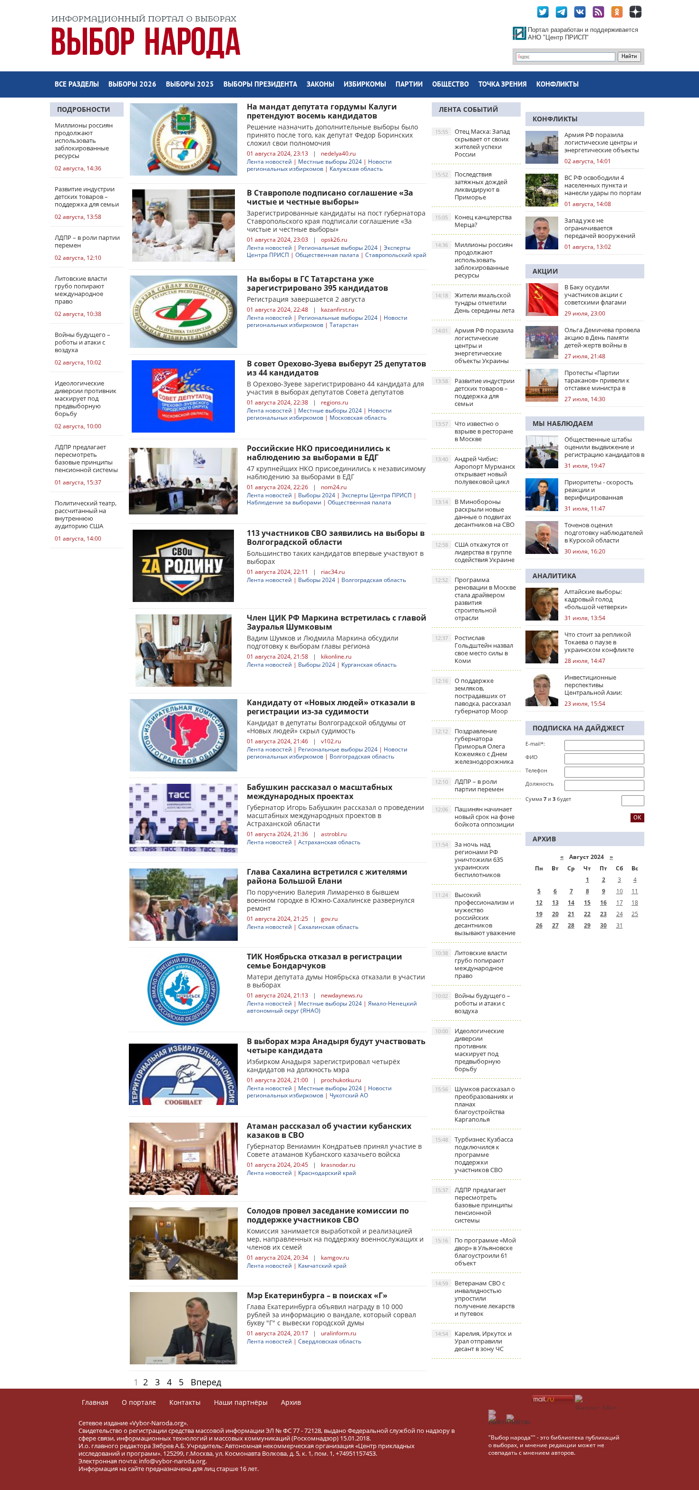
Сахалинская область (328, 927)
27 (555, 925)
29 (587, 925)
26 (539, 925)
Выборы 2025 (190, 84)
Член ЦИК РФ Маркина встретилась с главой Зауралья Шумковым (337, 622)
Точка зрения (502, 84)
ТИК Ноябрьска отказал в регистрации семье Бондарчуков (324, 961)
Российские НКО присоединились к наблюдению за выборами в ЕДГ (318, 453)
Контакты (185, 1402)
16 (603, 902)
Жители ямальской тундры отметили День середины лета (475, 303)
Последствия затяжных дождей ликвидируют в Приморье (471, 185)
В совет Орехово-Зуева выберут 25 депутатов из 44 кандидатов (336, 368)
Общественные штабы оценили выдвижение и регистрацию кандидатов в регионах (604, 446)
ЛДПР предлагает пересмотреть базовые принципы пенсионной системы (474, 1204)
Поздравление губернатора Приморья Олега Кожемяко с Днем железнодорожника (474, 746)
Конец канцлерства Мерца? (473, 221)
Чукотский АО (349, 1095)
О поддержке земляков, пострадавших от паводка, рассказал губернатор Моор (473, 695)
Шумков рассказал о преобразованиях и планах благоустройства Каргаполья (475, 1104)
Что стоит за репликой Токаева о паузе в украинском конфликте (599, 642)
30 (603, 925)
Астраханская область (329, 842)
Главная (95, 1402)
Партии (409, 84)
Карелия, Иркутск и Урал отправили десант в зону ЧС (473, 1341)
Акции (545, 271)
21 (571, 914)
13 (555, 902)
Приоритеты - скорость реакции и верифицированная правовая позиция (598, 489)
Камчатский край (322, 1266)
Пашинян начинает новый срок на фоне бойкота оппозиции (475, 817)
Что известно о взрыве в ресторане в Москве (474, 431)
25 (634, 914)
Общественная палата (327, 255)
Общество (450, 84)
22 (587, 914)
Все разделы (77, 84)
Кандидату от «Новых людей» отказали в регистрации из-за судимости (331, 707)
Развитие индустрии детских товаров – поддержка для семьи (475, 392)
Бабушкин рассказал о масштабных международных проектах (319, 791)
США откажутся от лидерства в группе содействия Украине (475, 552)
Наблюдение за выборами (284, 502)
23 (603, 914)
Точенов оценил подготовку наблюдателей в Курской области (603, 532)
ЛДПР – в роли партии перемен (469, 785)
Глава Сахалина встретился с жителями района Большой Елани (327, 876)
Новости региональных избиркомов (319, 165)
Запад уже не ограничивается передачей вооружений (599, 228)
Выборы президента (260, 84)
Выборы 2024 (316, 495)
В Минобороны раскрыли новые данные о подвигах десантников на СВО (475, 513)
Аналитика (554, 575)
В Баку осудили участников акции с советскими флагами (595, 294)
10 (619, 891)
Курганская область (369, 665)
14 (571, 902)
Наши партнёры (241, 1402)
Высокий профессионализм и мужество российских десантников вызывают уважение (475, 913)
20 (555, 914)
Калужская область (356, 169)
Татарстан (344, 325)
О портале (139, 1402)
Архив (291, 1402)
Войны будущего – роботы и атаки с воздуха (472, 1003)
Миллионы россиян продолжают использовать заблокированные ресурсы (474, 259)
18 (634, 902)
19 (539, 914)
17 (619, 902)
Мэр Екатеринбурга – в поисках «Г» (317, 1295)
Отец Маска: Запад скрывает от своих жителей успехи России (472, 142)
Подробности (83, 109)
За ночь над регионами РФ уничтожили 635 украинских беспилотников (469, 859)
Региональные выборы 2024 (338, 248)
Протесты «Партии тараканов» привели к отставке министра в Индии (597, 380)
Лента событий (468, 109)
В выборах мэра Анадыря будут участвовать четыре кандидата (336, 1046)
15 (587, 902)
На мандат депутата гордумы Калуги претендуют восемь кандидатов (322, 111)
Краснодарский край (327, 1173)
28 (571, 925)
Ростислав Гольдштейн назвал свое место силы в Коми (474, 649)
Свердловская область (329, 1341)
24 (619, 914)
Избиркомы (365, 84)
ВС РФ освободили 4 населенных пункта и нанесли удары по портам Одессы (602, 185)
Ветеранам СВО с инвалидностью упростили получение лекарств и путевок (475, 1298)
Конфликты (557, 84)
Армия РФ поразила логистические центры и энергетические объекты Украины (474, 345)
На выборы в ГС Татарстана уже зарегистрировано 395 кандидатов (317, 283)
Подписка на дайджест (578, 727)
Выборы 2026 (132, 84)
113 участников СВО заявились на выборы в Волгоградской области (336, 537)
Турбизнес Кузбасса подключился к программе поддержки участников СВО (474, 1154)
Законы (320, 84)
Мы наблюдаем (563, 423)
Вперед (206, 1382)
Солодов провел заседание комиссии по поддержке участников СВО (328, 1215)
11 (634, 891)
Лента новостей (269, 162)
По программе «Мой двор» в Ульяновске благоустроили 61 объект (475, 1251)
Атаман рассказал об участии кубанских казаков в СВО (329, 1130)
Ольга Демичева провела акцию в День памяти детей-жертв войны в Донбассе (602, 337)
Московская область (358, 418)
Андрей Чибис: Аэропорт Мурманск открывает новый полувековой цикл (475, 470)
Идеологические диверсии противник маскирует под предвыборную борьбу (469, 1049)
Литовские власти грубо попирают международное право (471, 964)
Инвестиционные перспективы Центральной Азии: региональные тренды (597, 684)
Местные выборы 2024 (330, 162)
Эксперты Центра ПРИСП (376, 495)
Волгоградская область (373, 580)
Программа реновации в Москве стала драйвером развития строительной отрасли (475, 598)
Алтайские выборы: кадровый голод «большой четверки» (595, 599)
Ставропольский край (396, 255)
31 (619, 925)
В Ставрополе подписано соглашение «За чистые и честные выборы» (330, 197)
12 (539, 902)
